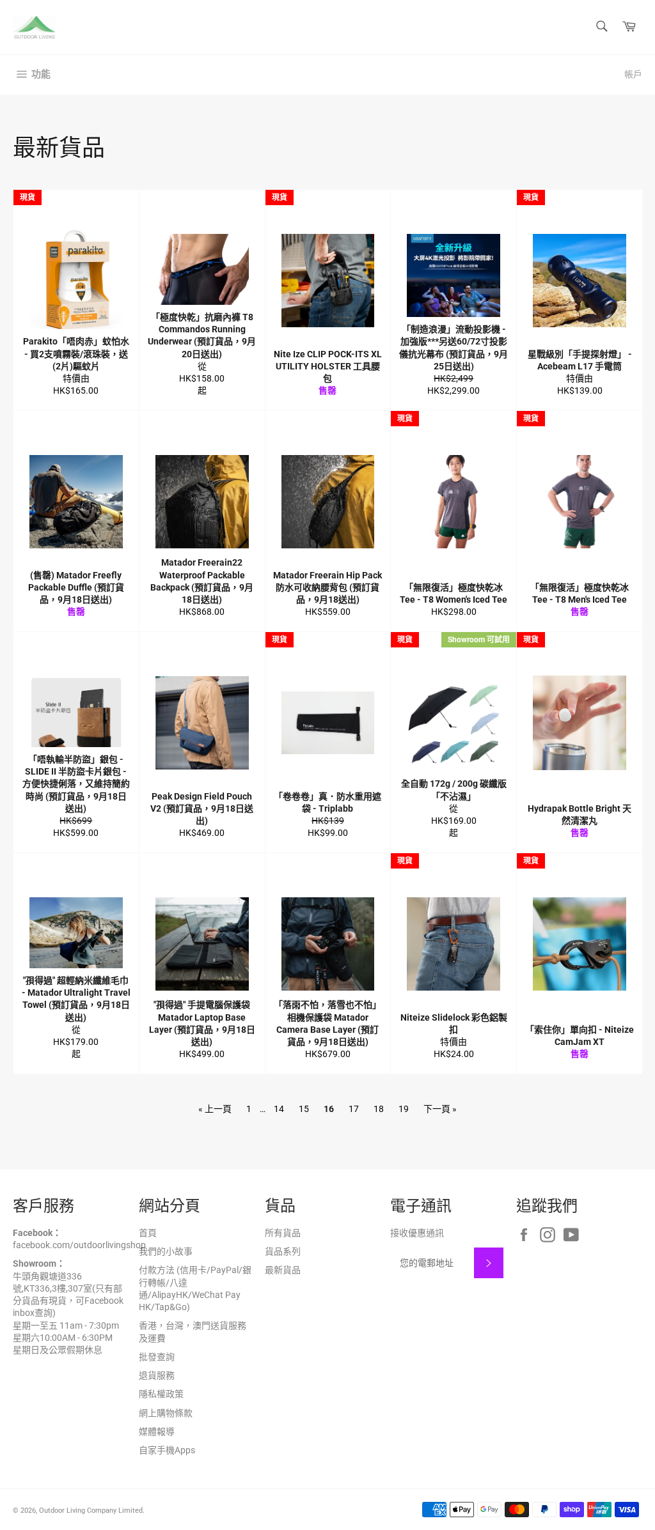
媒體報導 (157, 1431)
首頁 (148, 1233)
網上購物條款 (166, 1413)
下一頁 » (440, 1109)
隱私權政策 (161, 1394)
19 (404, 1109)
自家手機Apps (167, 1450)
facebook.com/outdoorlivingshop (79, 1245)
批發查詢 (157, 1357)
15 (304, 1109)
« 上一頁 (215, 1109)
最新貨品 (283, 1270)
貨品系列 (283, 1251)
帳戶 (633, 74)
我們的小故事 (166, 1251)
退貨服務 (157, 1375)
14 (279, 1109)
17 (354, 1109)
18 (379, 1109)
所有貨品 (283, 1233)
